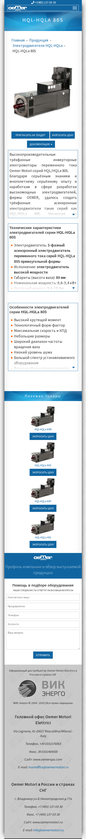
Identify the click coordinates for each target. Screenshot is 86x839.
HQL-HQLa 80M (43, 429)
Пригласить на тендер (30, 135)
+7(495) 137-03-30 (45, 2)
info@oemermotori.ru (48, 830)
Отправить (43, 655)
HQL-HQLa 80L (43, 537)
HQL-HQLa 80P (43, 501)
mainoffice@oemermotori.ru (48, 767)
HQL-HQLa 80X (43, 465)
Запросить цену (62, 135)
